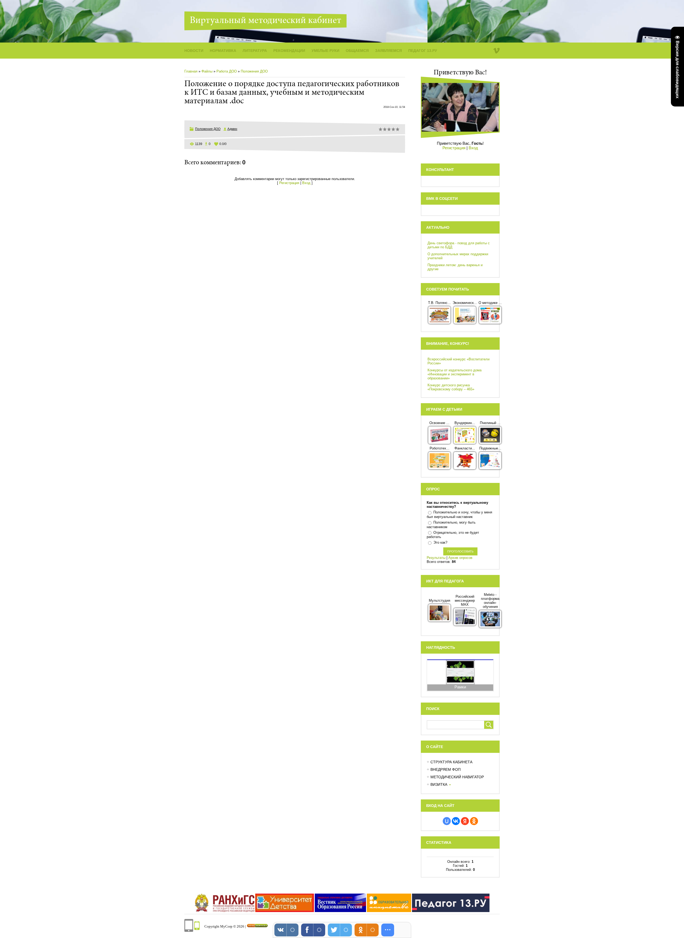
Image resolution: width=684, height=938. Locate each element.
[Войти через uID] (447, 821)
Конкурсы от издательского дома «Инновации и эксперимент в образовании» (454, 374)
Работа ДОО (226, 71)
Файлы (206, 71)
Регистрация (289, 183)
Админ (232, 129)
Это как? (440, 542)
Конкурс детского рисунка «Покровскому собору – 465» (451, 387)
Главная (190, 71)
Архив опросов (460, 558)
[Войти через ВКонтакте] (456, 821)
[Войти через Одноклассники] (474, 821)
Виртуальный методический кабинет (265, 21)
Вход (306, 183)
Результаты (436, 558)
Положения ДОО (254, 71)
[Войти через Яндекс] (465, 821)
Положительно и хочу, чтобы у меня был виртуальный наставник (459, 514)
